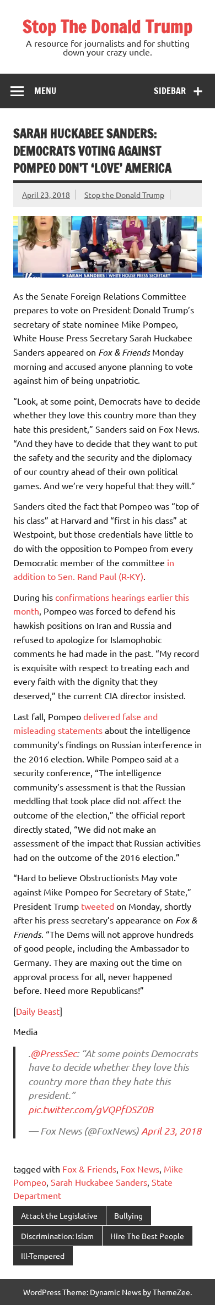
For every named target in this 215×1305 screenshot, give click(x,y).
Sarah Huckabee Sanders (99, 1181)
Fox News (140, 1168)
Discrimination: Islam (57, 1236)
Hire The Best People (147, 1236)
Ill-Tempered (42, 1255)
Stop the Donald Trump (124, 195)
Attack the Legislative (59, 1215)
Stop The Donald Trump (107, 26)
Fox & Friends (89, 1168)
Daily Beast (38, 1010)
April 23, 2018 (171, 1131)
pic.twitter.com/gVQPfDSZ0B (90, 1109)
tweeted (97, 905)
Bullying (128, 1215)
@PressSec (53, 1053)
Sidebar (170, 91)
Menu (45, 91)
